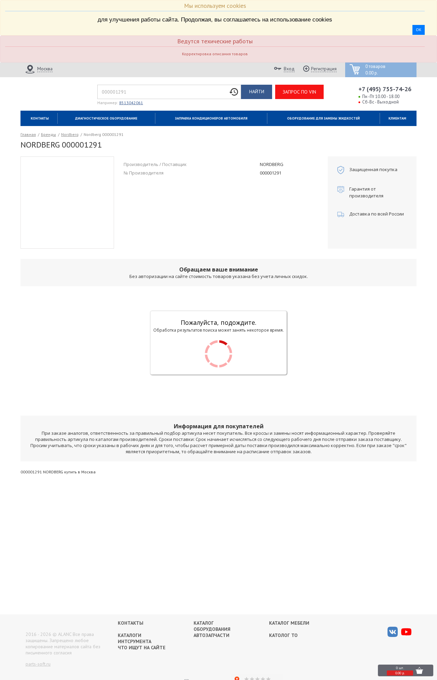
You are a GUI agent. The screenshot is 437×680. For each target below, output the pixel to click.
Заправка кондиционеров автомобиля (211, 118)
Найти (256, 91)
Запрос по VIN (299, 92)
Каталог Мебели (289, 623)
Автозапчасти (211, 635)
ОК (418, 29)
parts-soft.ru (38, 664)
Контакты (40, 118)
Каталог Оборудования (212, 626)
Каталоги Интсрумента (134, 638)
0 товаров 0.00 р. (375, 70)
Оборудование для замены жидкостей (323, 118)
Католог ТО (283, 635)
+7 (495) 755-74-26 (384, 89)
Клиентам (397, 118)
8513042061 (131, 102)
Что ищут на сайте (142, 647)
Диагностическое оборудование (106, 118)
